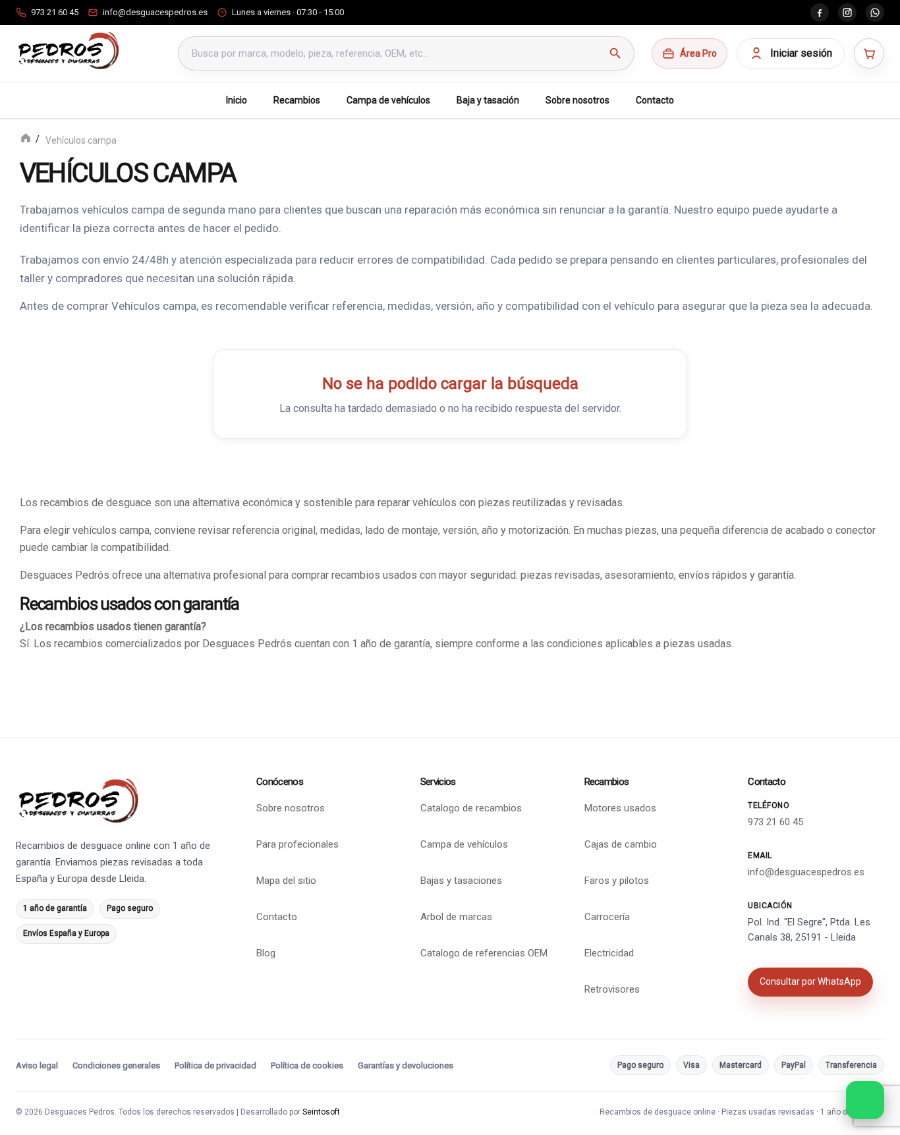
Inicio (236, 100)
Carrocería (607, 917)
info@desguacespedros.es (806, 872)
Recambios (296, 100)
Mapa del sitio (286, 881)
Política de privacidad (215, 1065)
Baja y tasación (488, 100)
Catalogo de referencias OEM (484, 953)
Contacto (655, 100)
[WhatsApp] (875, 12)
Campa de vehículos (388, 100)
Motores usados (620, 808)
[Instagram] (847, 12)
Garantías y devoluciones (405, 1065)
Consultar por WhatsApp (810, 981)
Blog (265, 953)
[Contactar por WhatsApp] (865, 1100)
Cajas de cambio (620, 844)
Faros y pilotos (616, 881)
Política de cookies (307, 1065)
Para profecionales (297, 844)
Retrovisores (612, 989)
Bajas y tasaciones (461, 881)
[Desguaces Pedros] (68, 51)
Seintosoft (321, 1112)
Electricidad (609, 953)
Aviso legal (37, 1065)
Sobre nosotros (577, 100)
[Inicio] (26, 139)
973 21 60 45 (775, 822)
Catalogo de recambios (471, 808)
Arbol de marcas (456, 917)
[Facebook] (819, 12)
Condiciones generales (116, 1065)
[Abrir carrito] (869, 53)
